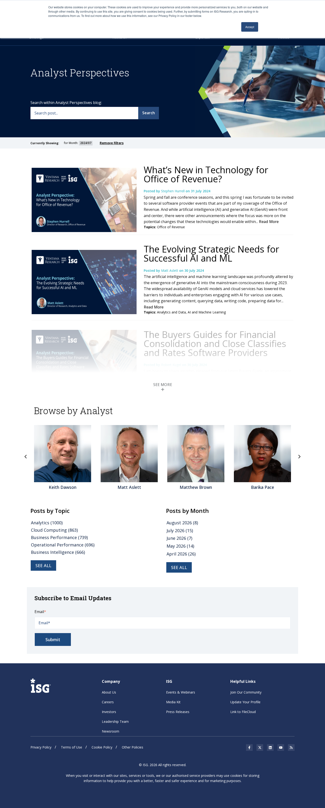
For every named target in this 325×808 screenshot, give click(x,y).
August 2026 (182, 522)
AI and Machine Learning (207, 312)
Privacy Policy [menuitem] (40, 747)
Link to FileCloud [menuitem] (243, 711)
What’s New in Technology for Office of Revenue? (206, 174)
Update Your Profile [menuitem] (245, 702)
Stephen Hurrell (173, 191)
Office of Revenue (171, 227)
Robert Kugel (171, 364)
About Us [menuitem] (109, 692)
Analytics (47, 522)
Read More (269, 221)
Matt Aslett (170, 270)
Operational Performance (62, 545)
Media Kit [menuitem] (173, 702)
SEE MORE (162, 384)
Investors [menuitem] (109, 711)
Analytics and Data (171, 312)
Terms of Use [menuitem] (71, 747)
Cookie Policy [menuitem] (102, 747)
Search (148, 112)
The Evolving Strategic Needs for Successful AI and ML (211, 253)
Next (299, 456)
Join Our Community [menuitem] (245, 692)
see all (43, 565)
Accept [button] (249, 27)
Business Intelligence (58, 552)
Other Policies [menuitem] (132, 747)
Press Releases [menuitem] (177, 711)
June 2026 (179, 538)
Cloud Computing (54, 530)
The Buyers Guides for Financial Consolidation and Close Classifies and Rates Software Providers (215, 343)
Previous (25, 456)
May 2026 (180, 546)
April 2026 (181, 554)
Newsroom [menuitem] (110, 731)
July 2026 (180, 530)
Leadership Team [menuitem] (115, 721)
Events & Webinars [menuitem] (180, 692)
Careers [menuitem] (108, 702)
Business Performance (59, 537)
